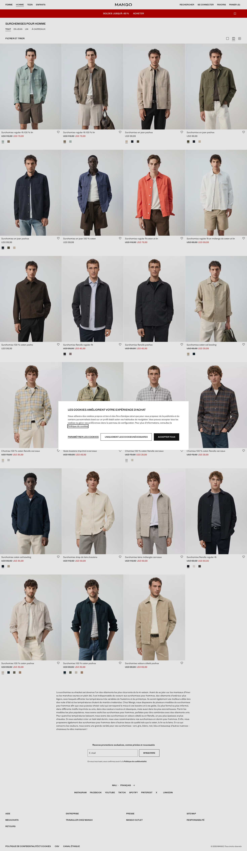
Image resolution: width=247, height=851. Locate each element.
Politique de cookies (78, 426)
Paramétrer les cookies (83, 436)
